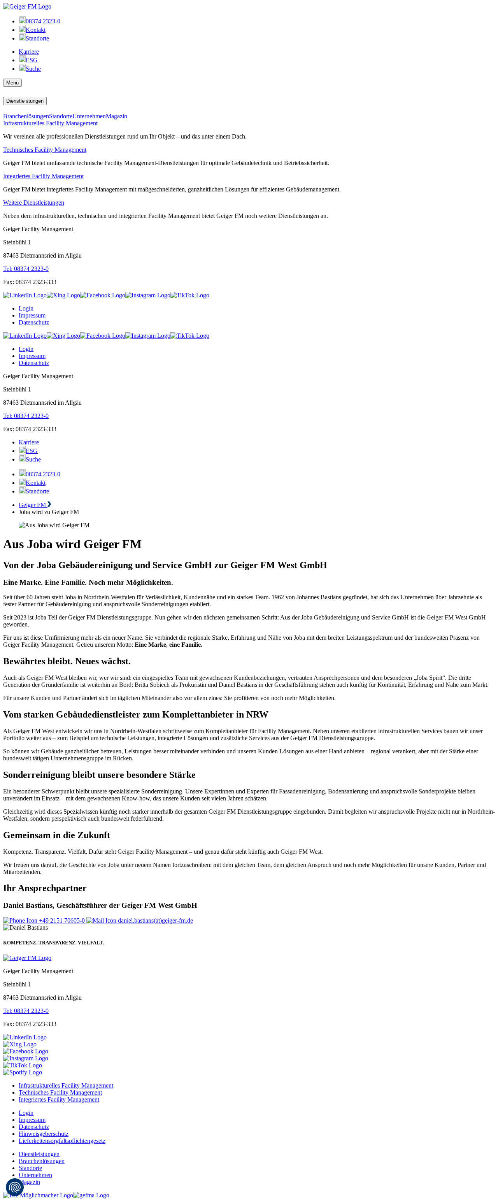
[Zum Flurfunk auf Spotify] (22, 1072)
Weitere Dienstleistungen (33, 202)
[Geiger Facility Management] (27, 6)
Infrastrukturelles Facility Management (50, 123)
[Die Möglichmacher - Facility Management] (38, 1195)
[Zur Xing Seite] (63, 295)
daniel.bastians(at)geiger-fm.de (154, 920)
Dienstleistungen (25, 101)
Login (26, 308)
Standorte (60, 116)
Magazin (116, 116)
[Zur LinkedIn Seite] (25, 295)
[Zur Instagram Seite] (147, 295)
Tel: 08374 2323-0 (26, 268)
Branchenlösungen (26, 116)
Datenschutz (34, 322)
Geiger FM (33, 505)
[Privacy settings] (15, 1187)
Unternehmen (89, 116)
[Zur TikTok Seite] (22, 1065)
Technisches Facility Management (44, 149)
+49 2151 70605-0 (61, 920)
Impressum (32, 315)
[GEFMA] (91, 1195)
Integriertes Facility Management (43, 176)
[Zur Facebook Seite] (102, 295)
